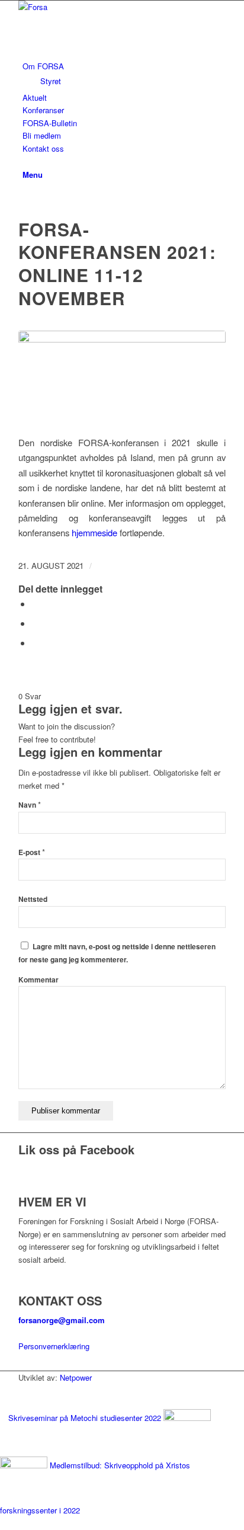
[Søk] (25, 161)
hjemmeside (94, 532)
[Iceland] (122, 376)
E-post (31, 852)
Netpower (76, 1377)
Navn (29, 805)
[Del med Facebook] (34, 603)
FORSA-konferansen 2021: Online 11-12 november (117, 263)
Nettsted (32, 899)
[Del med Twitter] (34, 623)
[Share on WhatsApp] (34, 642)
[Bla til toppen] (3, 1523)
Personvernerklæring (53, 1346)
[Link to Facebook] (25, 198)
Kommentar (38, 980)
